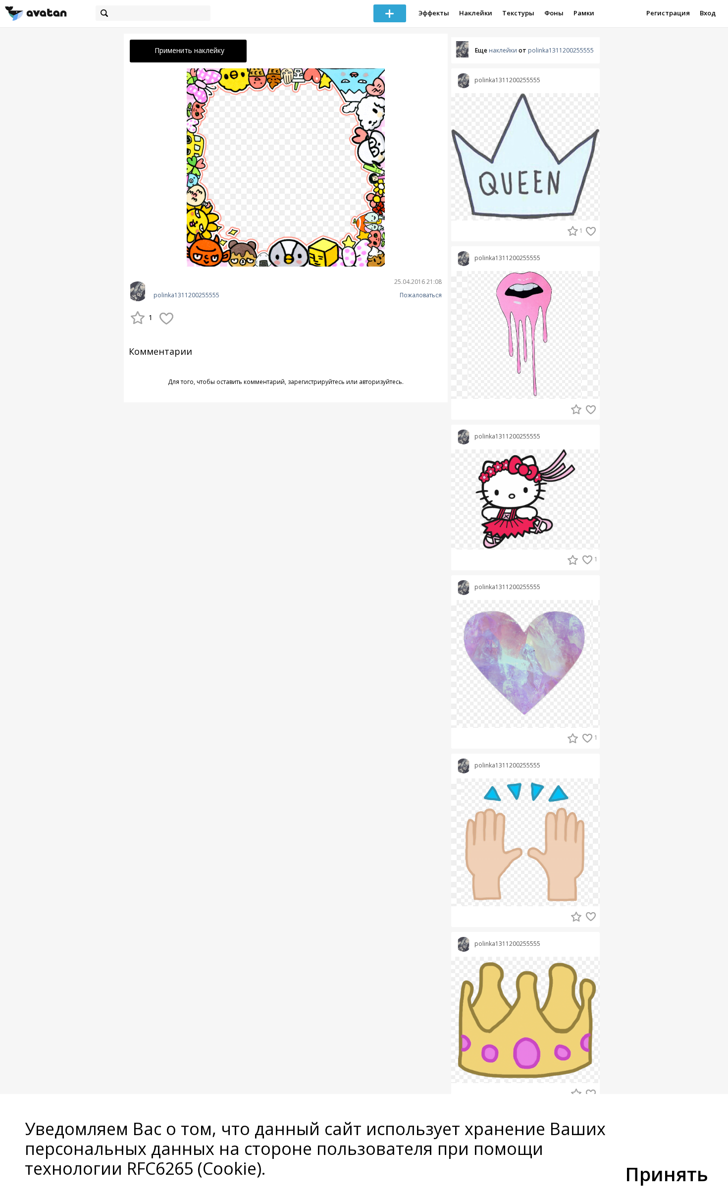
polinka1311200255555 (186, 295)
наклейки (503, 50)
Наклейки (475, 12)
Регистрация (668, 12)
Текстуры (518, 12)
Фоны (554, 12)
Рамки (583, 12)
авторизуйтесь (380, 382)
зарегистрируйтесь (316, 382)
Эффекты (433, 12)
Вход (708, 12)
